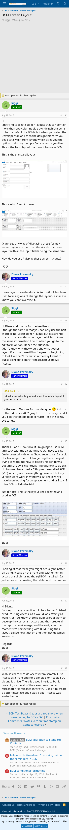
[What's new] (58, 4)
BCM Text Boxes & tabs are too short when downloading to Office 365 (36, 715)
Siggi (7, 20)
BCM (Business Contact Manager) (28, 750)
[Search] (64, 4)
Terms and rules (26, 804)
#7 (66, 600)
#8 (66, 668)
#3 (66, 320)
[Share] (61, 115)
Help (57, 804)
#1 (66, 115)
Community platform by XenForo (28, 811)
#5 (66, 441)
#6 (66, 563)
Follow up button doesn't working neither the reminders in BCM (36, 757)
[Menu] (5, 4)
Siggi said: (10, 390)
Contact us (8, 804)
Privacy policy (45, 804)
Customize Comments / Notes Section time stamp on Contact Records (34, 720)
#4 (66, 384)
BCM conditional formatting (27, 770)
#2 (66, 286)
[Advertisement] (34, 57)
